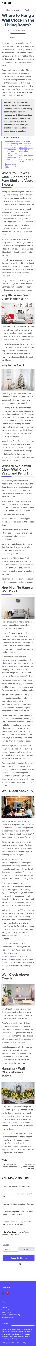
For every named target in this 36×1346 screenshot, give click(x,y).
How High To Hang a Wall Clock (24, 151)
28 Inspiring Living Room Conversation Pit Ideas (17, 1195)
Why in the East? (11, 158)
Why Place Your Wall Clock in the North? (12, 152)
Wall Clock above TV (26, 157)
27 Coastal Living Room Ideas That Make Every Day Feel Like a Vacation (17, 1213)
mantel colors (18, 1123)
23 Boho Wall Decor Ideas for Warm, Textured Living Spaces (15, 1233)
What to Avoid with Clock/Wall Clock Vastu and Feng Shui (25, 144)
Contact (4, 1307)
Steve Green (9, 30)
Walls (27, 10)
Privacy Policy (6, 1312)
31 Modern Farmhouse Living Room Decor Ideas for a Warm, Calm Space (17, 1223)
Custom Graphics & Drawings (11, 1315)
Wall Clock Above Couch (26, 161)
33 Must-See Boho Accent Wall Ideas (16, 1186)
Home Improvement (14, 10)
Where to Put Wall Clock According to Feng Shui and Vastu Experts (11, 144)
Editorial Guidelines (8, 1317)
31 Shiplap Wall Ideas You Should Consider (18, 1204)
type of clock (7, 660)
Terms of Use (6, 1310)
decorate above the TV (11, 956)
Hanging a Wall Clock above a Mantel (10, 166)
